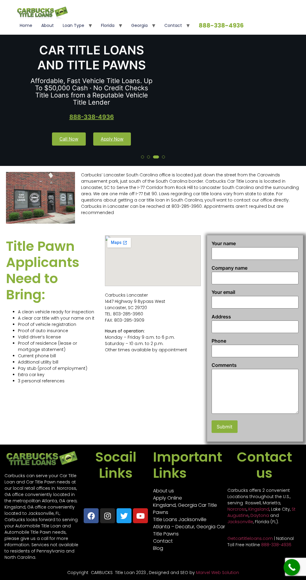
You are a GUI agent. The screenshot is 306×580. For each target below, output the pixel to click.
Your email (223, 292)
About (47, 25)
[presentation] (10, 94)
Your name (224, 243)
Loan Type (73, 25)
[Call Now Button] (292, 567)
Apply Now (112, 139)
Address (221, 317)
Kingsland (258, 509)
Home (26, 25)
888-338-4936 (221, 25)
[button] (142, 156)
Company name (229, 268)
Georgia (139, 25)
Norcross (237, 509)
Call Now (68, 139)
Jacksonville (240, 522)
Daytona (259, 515)
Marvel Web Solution (217, 573)
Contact (173, 25)
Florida (107, 25)
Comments (224, 365)
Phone (219, 341)
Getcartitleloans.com (250, 538)
